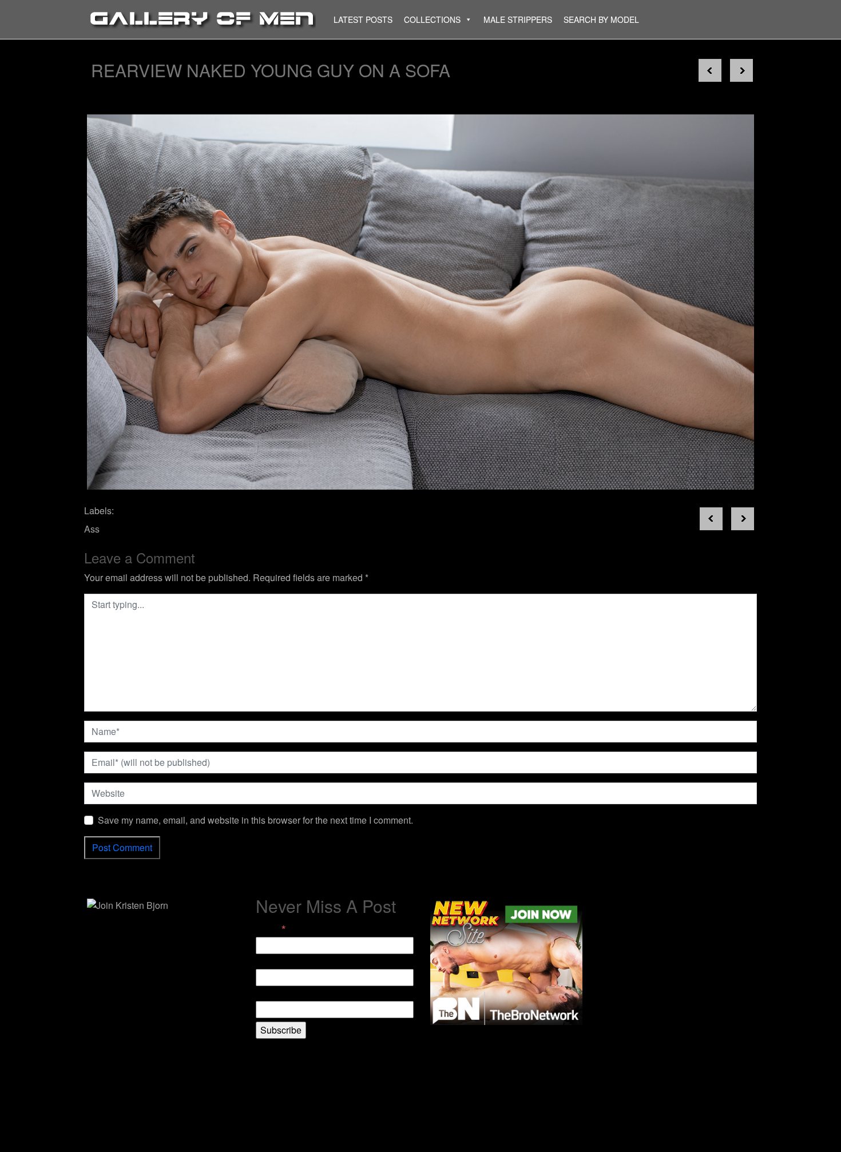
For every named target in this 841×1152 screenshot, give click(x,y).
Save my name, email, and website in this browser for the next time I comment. (255, 820)
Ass (92, 528)
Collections (432, 19)
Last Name (278, 993)
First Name (278, 961)
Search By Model (601, 19)
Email (270, 929)
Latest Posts (363, 19)
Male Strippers (517, 19)
